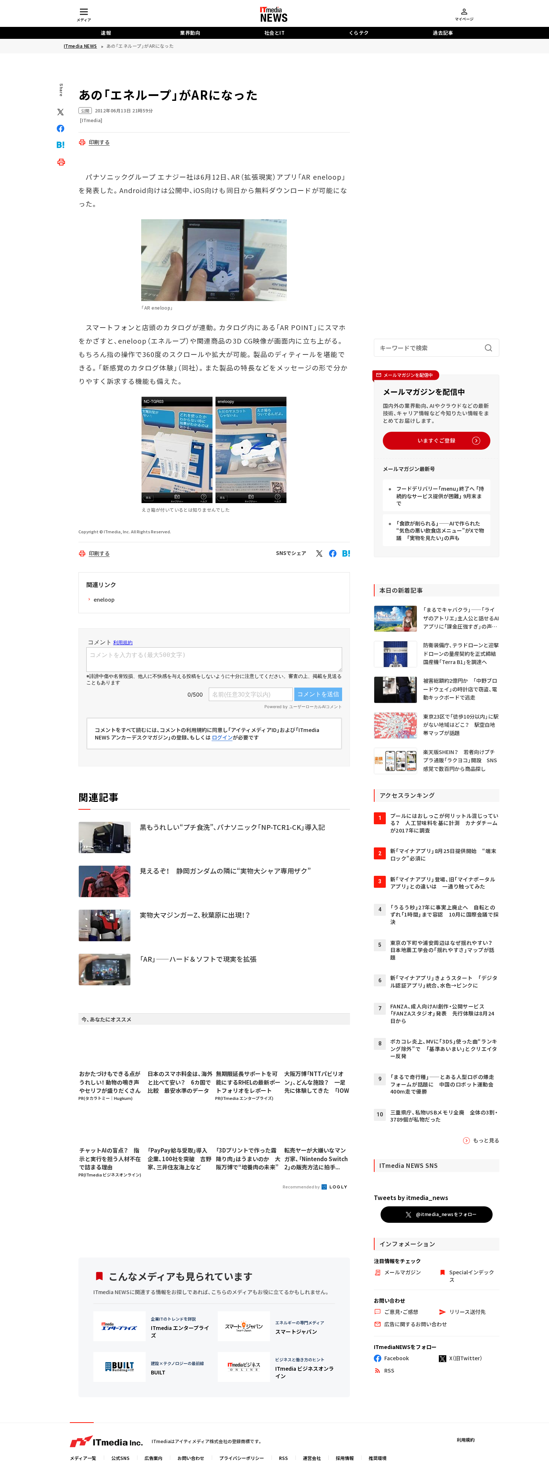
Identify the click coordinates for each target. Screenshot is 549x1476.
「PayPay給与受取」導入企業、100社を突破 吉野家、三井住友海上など (179, 1158)
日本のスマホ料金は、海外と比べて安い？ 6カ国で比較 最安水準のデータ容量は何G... (180, 1082)
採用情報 (345, 1458)
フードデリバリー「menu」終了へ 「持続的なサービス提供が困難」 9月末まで (440, 496)
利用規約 (466, 1439)
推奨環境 (378, 1458)
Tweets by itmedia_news (411, 1197)
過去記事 (443, 32)
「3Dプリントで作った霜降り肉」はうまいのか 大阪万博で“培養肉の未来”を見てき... (248, 1159)
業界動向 (190, 32)
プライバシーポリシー (241, 1458)
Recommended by (301, 1187)
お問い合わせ (190, 1458)
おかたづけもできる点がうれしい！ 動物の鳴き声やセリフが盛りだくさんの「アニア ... (110, 1082)
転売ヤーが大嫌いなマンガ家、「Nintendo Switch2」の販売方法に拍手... (316, 1158)
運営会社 (312, 1458)
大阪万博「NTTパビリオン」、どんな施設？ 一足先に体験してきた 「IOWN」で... (316, 1082)
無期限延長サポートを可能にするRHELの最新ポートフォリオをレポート (248, 1082)
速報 (106, 32)
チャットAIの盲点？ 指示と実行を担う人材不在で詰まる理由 (110, 1158)
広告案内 (153, 1458)
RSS (283, 1458)
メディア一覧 (83, 1458)
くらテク (359, 32)
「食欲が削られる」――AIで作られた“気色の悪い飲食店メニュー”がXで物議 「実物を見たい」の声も (440, 531)
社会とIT (274, 32)
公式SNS (120, 1458)
